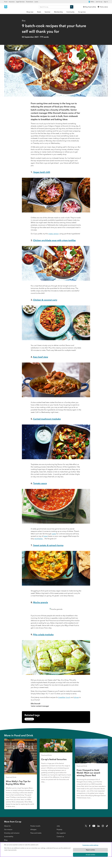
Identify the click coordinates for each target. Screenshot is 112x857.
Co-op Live (82, 12)
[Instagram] (103, 826)
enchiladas (39, 539)
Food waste (29, 719)
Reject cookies (90, 850)
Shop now (29, 12)
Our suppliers (61, 833)
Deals (39, 12)
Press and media (35, 833)
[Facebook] (89, 826)
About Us (7, 826)
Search (71, 7)
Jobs (58, 826)
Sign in (106, 1)
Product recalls (35, 826)
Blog (23, 20)
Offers (92, 1)
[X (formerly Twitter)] (86, 826)
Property (59, 829)
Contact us (60, 836)
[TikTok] (107, 826)
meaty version (53, 234)
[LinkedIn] (98, 826)
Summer (47, 12)
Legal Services (20, 1)
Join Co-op (99, 1)
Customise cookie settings (90, 845)
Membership (58, 12)
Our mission (8, 829)
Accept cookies (90, 854)
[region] (56, 849)
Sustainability (8, 836)
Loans (36, 1)
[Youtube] (93, 826)
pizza (45, 536)
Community (70, 12)
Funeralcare (29, 1)
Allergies (33, 829)
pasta (54, 534)
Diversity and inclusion (11, 833)
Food (5, 1)
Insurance (12, 1)
